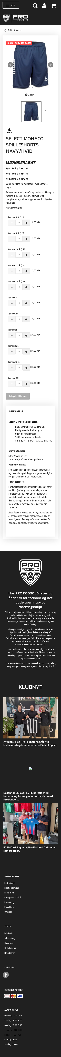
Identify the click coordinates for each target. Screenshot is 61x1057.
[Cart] (53, 5)
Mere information (14, 208)
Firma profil (9, 892)
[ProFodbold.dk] (30, 18)
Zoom (31, 95)
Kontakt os (9, 907)
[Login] (44, 5)
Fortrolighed (9, 883)
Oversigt (8, 912)
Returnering (9, 902)
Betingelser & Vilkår (12, 897)
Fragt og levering (11, 888)
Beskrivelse (16, 411)
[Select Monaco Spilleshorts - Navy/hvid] (30, 65)
